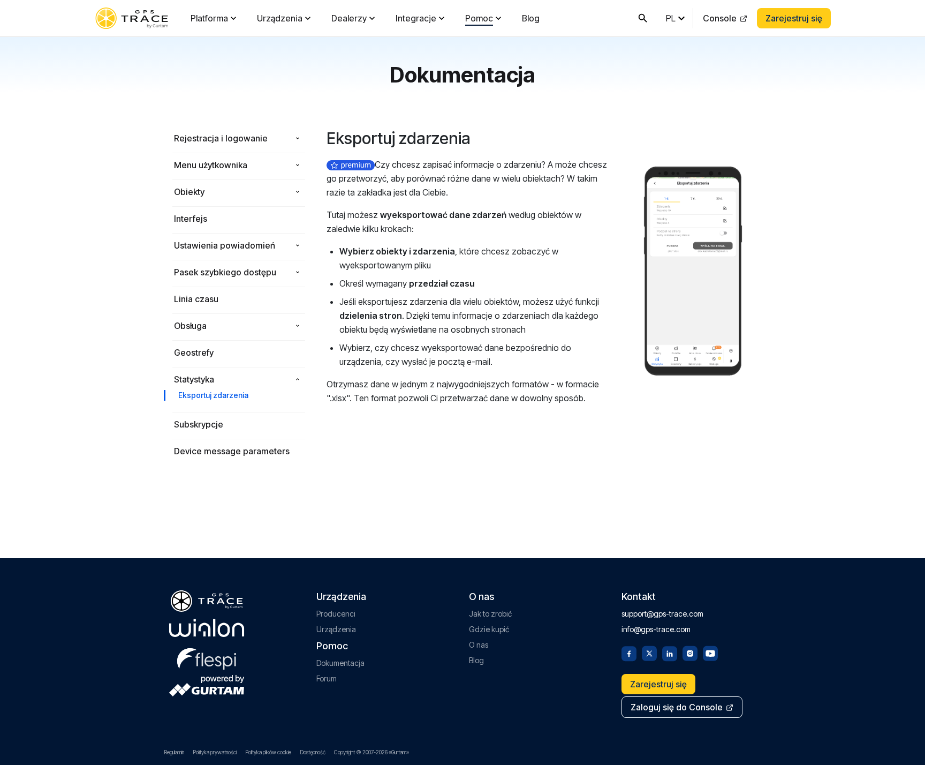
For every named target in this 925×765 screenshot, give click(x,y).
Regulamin (174, 752)
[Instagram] (690, 652)
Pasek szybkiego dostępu (225, 272)
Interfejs (190, 218)
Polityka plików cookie (268, 752)
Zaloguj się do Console (677, 707)
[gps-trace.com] (131, 18)
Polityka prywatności (215, 752)
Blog (531, 18)
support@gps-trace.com (662, 613)
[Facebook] (628, 652)
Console (720, 18)
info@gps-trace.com (656, 629)
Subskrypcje (198, 424)
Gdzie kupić (489, 629)
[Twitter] (649, 652)
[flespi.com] (206, 657)
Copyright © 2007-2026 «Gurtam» (371, 752)
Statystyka (194, 379)
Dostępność (312, 752)
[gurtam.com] (206, 628)
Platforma (209, 18)
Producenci (335, 613)
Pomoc (479, 18)
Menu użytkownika (210, 165)
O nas (478, 644)
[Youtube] (710, 652)
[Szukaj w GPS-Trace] (643, 18)
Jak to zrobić (490, 613)
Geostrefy (194, 352)
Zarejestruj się (793, 18)
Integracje (416, 18)
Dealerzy (349, 18)
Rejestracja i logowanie (221, 138)
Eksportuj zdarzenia (213, 395)
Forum (326, 678)
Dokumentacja (340, 663)
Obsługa (190, 325)
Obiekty (189, 191)
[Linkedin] (669, 652)
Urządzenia (279, 18)
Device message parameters (232, 451)
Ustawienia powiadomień (224, 245)
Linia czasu (196, 299)
